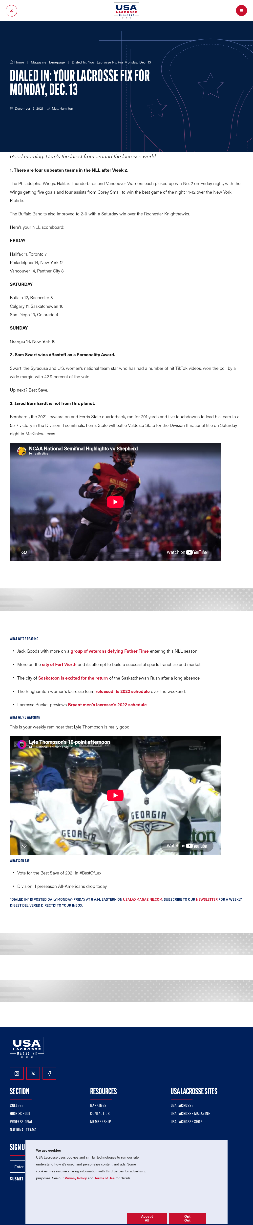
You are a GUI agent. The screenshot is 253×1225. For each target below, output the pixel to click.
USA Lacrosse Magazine (190, 1114)
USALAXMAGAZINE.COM (142, 899)
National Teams (23, 1130)
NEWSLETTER (207, 899)
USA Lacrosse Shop (186, 1122)
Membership (100, 1122)
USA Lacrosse (182, 1106)
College (16, 1106)
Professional (21, 1122)
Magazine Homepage (48, 62)
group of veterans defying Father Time (110, 651)
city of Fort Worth (59, 664)
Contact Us (99, 1114)
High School (20, 1114)
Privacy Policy (76, 1177)
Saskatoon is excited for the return (73, 678)
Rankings (98, 1106)
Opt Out (187, 1218)
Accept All (147, 1218)
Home (19, 62)
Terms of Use (104, 1177)
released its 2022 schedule (123, 691)
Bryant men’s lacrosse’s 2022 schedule (107, 704)
